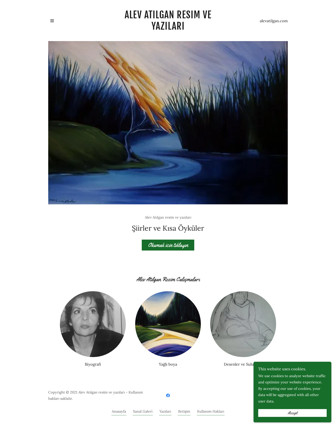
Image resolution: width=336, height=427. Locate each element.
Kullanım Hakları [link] (210, 411)
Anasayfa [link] (119, 411)
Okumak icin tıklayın (168, 245)
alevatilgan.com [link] (274, 20)
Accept (292, 413)
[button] (52, 21)
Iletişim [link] (184, 411)
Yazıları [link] (165, 411)
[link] (168, 28)
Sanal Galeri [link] (142, 411)
